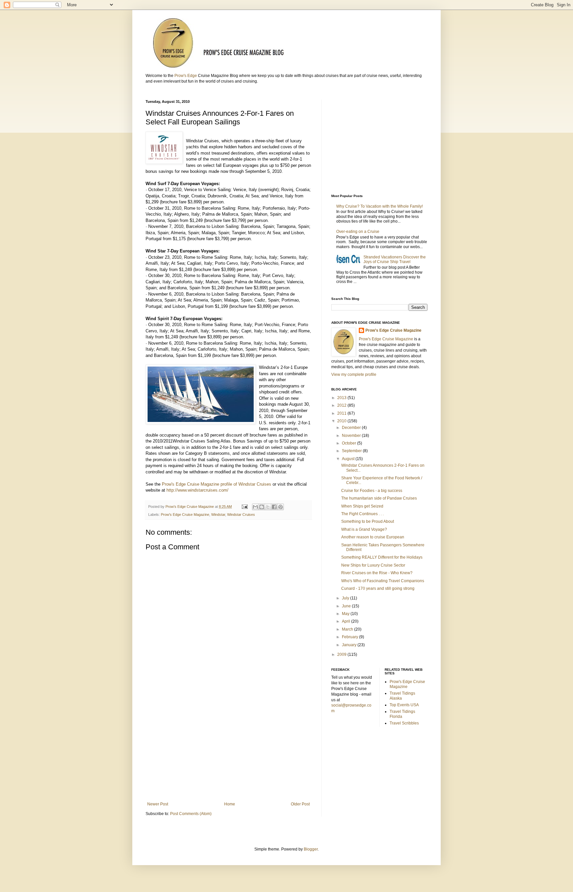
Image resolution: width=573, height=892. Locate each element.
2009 (342, 654)
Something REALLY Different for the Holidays (381, 557)
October (349, 443)
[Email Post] (244, 507)
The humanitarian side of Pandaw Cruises (379, 498)
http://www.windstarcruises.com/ (197, 490)
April (346, 621)
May (346, 613)
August (348, 458)
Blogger (311, 849)
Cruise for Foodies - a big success (371, 490)
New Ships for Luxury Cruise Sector (373, 565)
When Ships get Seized (362, 506)
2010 (342, 421)
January (349, 645)
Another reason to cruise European (372, 537)
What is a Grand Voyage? (364, 529)
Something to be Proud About (367, 521)
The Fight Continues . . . (362, 514)
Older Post (300, 804)
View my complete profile (353, 374)
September (352, 450)
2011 (342, 413)
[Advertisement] (228, 747)
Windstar (218, 514)
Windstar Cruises (241, 514)
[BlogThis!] (261, 507)
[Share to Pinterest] (280, 507)
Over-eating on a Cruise (357, 231)
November (352, 435)
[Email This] (255, 507)
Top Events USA (404, 705)
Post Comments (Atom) (191, 813)
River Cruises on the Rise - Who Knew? (377, 573)
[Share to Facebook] (274, 507)
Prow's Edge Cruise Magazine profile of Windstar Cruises (216, 484)
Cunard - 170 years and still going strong (377, 588)
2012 (342, 405)
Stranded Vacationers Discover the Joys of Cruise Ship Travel (394, 259)
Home (229, 804)
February (350, 637)
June (347, 606)
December (352, 427)
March (348, 629)
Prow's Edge (185, 75)
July (346, 598)
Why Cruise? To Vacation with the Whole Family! (379, 206)
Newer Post (157, 804)
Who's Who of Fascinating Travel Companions (382, 581)
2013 (342, 397)
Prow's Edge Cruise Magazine (185, 514)
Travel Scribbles (404, 723)
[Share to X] (268, 507)
